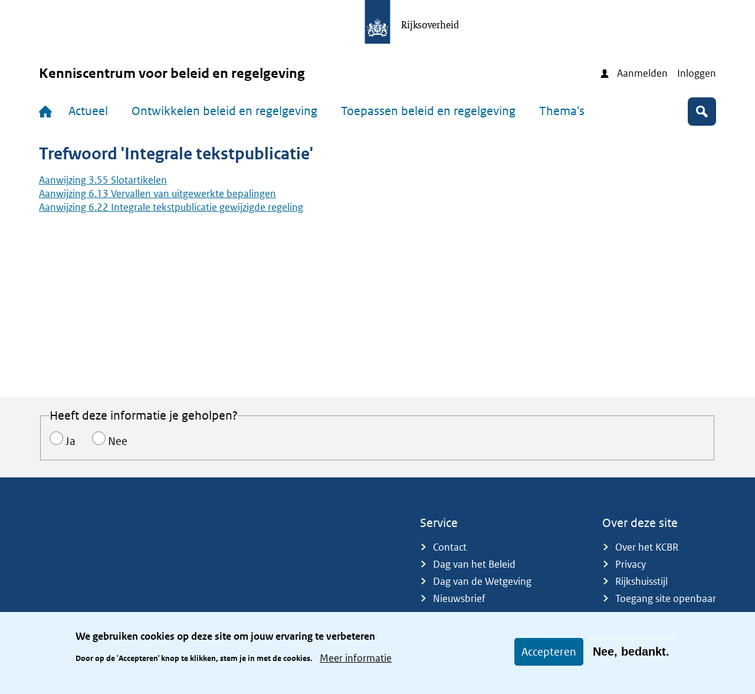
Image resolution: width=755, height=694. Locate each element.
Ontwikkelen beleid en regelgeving (224, 111)
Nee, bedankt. (631, 651)
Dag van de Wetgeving (482, 581)
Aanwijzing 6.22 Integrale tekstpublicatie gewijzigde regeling (171, 207)
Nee (117, 441)
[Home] (48, 111)
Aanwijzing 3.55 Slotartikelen (103, 180)
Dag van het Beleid (474, 564)
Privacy (630, 564)
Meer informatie (356, 657)
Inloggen (696, 73)
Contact (450, 547)
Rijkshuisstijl (641, 581)
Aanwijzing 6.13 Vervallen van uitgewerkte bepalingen (157, 193)
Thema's (562, 111)
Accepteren (548, 652)
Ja (70, 441)
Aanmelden (642, 73)
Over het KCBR (646, 547)
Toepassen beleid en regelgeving (428, 111)
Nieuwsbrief (459, 598)
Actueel (88, 111)
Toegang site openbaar (665, 598)
